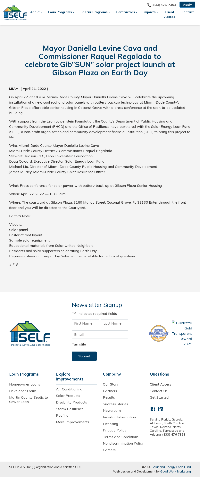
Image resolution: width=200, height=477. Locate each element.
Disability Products (71, 402)
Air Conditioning (69, 389)
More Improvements (72, 422)
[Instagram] (168, 408)
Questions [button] (159, 374)
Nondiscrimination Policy (123, 443)
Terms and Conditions (120, 437)
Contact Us (159, 391)
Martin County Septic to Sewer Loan (28, 399)
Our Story (111, 384)
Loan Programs (60, 12)
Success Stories (115, 404)
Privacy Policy (114, 430)
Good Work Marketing (175, 471)
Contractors (125, 12)
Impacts (150, 12)
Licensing (110, 424)
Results (109, 397)
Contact (187, 12)
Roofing (62, 415)
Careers (109, 450)
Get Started (159, 397)
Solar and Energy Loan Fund (171, 467)
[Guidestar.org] (182, 333)
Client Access (169, 14)
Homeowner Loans (24, 384)
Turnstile (79, 344)
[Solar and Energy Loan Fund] (29, 333)
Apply (187, 4)
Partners (110, 391)
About (35, 12)
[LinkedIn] (161, 408)
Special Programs (94, 12)
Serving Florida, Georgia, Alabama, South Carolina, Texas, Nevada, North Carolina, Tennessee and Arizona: (168, 426)
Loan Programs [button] (24, 374)
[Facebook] (153, 408)
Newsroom (112, 410)
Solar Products (68, 395)
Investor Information (119, 417)
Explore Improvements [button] (69, 376)
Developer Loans (23, 391)
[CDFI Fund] (158, 333)
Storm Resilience (70, 409)
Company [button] (112, 374)
